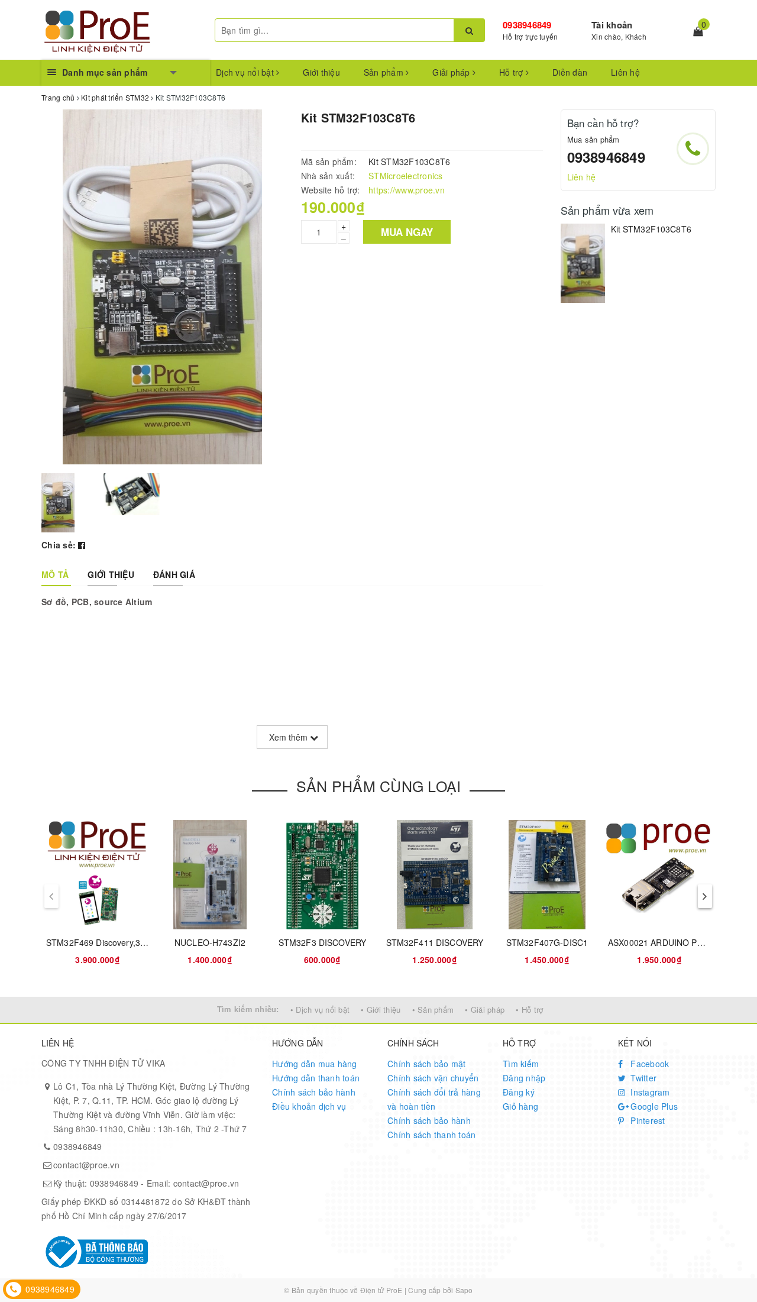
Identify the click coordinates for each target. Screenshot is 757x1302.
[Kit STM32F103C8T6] (583, 263)
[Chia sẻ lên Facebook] (81, 545)
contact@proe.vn (86, 1165)
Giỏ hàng (520, 1106)
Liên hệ (625, 72)
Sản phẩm (385, 72)
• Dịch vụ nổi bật (320, 1009)
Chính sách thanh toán (431, 1135)
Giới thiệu (321, 72)
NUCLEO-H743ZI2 (209, 942)
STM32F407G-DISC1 (547, 942)
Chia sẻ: (58, 545)
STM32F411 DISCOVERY (435, 942)
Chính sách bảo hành (313, 1092)
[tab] (55, 574)
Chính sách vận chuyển (432, 1078)
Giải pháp (452, 72)
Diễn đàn (569, 72)
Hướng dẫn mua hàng (314, 1064)
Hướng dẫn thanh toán (316, 1078)
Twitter (642, 1078)
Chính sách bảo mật (426, 1064)
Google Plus (653, 1106)
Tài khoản (611, 24)
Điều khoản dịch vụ (309, 1106)
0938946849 (527, 24)
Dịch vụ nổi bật (246, 72)
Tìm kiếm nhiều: (248, 1009)
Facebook (648, 1064)
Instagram (649, 1092)
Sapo (464, 1290)
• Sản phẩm (433, 1009)
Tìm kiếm (521, 1064)
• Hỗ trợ (529, 1009)
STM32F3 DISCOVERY (322, 942)
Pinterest (646, 1120)
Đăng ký (519, 1092)
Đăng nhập (524, 1078)
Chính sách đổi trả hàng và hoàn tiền (434, 1099)
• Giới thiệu (380, 1009)
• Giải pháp (484, 1009)
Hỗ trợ (512, 72)
